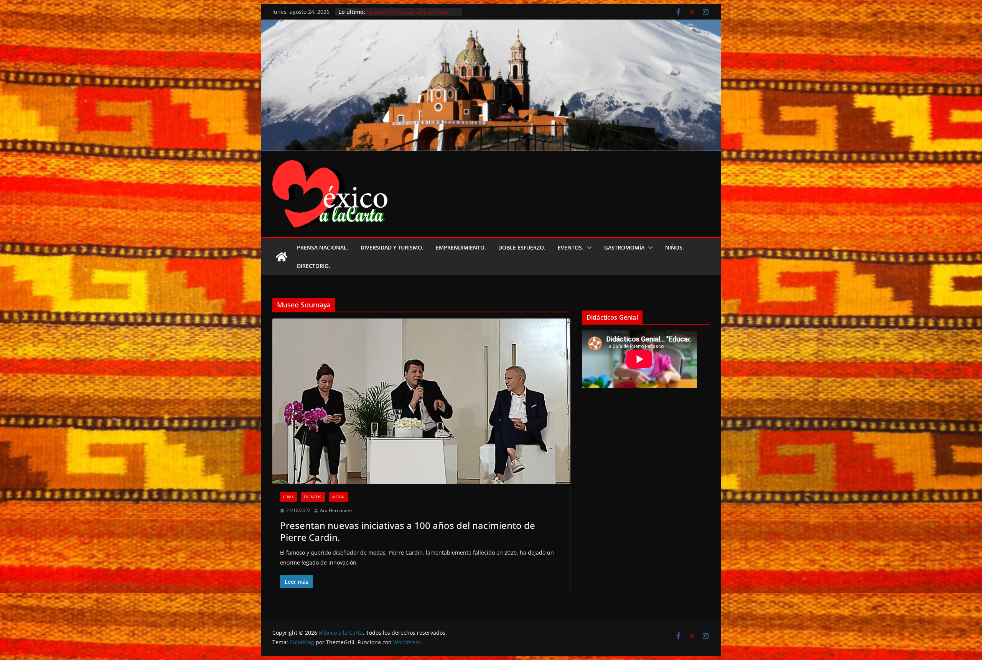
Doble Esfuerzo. (521, 247)
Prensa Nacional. (322, 247)
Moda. (338, 496)
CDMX (288, 496)
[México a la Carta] (491, 25)
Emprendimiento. (461, 247)
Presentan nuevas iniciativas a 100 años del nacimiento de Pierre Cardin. (407, 531)
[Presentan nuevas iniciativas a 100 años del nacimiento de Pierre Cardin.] (421, 401)
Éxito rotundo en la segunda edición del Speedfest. (403, 10)
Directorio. (313, 265)
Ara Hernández (336, 510)
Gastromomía (624, 247)
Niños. (674, 247)
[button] (587, 247)
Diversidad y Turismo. (392, 247)
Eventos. (570, 247)
